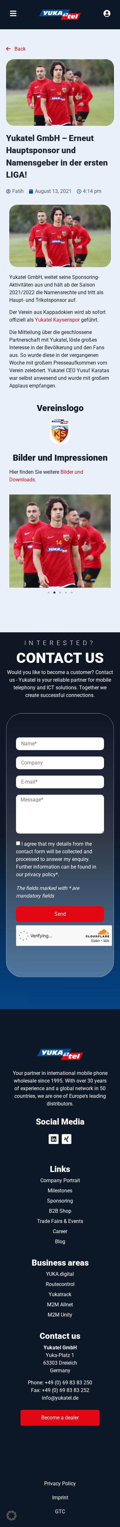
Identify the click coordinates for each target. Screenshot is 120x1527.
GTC (60, 1512)
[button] (15, 541)
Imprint (60, 1498)
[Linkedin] (54, 1139)
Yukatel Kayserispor (57, 320)
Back (19, 49)
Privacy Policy (60, 1484)
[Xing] (67, 1139)
